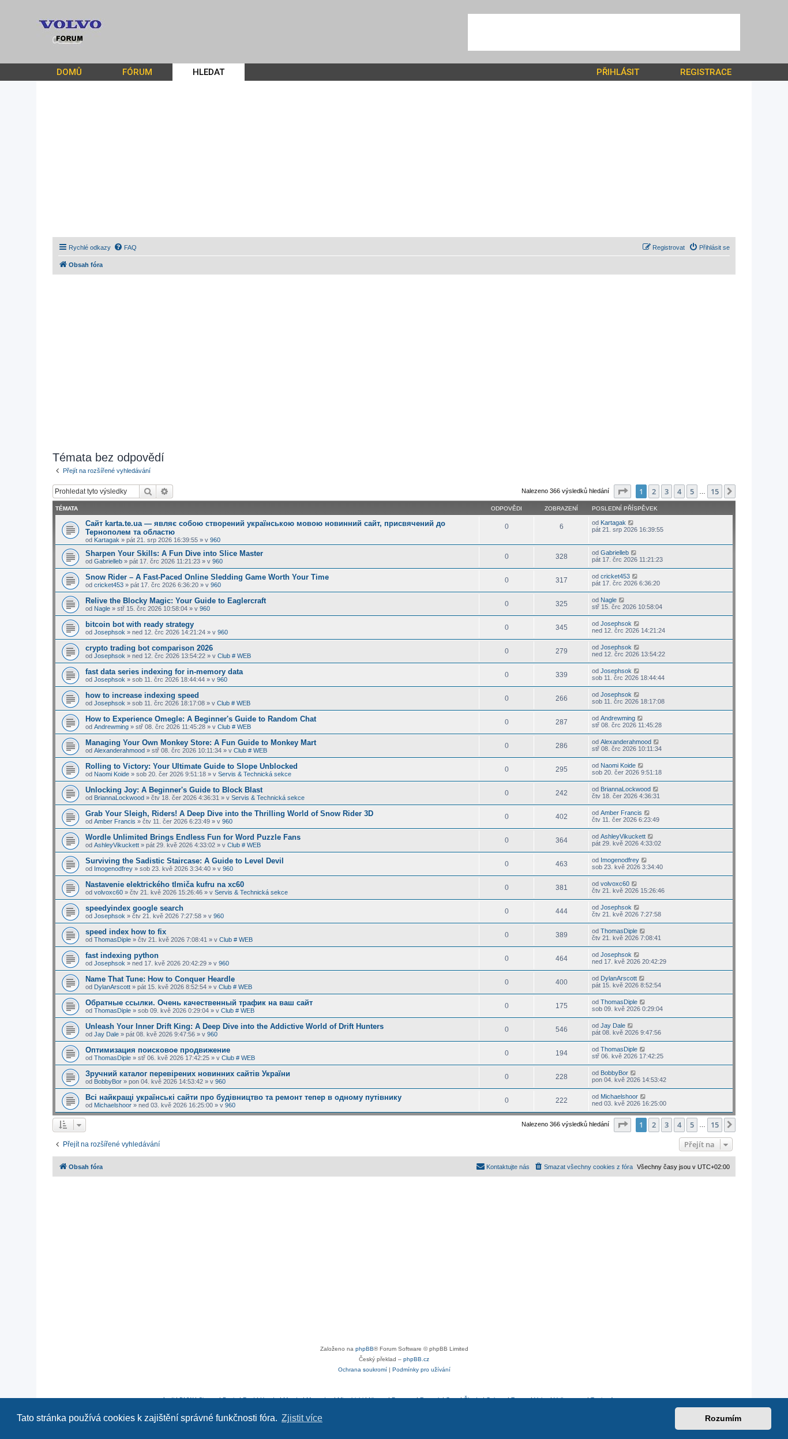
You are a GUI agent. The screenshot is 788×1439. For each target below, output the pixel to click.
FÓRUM (137, 72)
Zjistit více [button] (302, 1418)
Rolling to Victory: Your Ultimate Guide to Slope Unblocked (191, 766)
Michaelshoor (113, 1105)
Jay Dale (106, 1034)
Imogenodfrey (113, 868)
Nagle (102, 608)
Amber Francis (115, 821)
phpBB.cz (416, 1359)
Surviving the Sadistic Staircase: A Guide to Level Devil (184, 860)
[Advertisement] (604, 32)
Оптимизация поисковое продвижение (157, 1050)
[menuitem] (125, 247)
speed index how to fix (125, 931)
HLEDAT (208, 72)
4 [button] (679, 491)
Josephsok (109, 632)
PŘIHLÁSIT (617, 72)
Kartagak (106, 539)
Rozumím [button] (723, 1418)
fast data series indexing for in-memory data (164, 671)
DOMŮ (69, 72)
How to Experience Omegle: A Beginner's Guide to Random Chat (200, 719)
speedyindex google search (134, 908)
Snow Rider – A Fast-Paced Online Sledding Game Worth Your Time (207, 577)
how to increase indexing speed (142, 695)
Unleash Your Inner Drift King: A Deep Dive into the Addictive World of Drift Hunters (234, 1026)
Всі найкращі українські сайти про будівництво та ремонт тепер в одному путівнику (243, 1097)
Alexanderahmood (119, 750)
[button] (622, 491)
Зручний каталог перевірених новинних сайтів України (187, 1073)
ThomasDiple (112, 939)
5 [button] (692, 491)
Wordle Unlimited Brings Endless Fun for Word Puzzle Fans (193, 837)
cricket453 (108, 584)
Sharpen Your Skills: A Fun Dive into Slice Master (174, 553)
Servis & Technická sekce (254, 774)
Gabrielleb (108, 561)
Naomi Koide (111, 774)
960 (215, 539)
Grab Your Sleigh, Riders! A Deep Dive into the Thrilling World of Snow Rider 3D (229, 813)
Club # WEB (234, 655)
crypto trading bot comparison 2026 (149, 648)
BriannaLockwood (119, 797)
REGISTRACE (705, 72)
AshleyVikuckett (116, 844)
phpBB (364, 1349)
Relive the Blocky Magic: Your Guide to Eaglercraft (175, 600)
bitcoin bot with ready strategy (139, 624)
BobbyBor (108, 1081)
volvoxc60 (108, 892)
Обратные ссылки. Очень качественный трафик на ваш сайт (199, 1002)
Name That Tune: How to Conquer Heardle (160, 979)
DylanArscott (112, 986)
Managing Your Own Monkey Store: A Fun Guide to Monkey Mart (200, 742)
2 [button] (654, 491)
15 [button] (715, 491)
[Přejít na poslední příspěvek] (631, 522)
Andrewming (111, 726)
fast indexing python (122, 955)
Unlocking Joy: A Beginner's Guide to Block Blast (173, 790)
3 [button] (667, 491)
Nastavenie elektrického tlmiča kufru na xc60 (164, 884)
